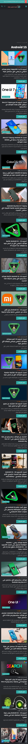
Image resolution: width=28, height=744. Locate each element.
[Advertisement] (14, 25)
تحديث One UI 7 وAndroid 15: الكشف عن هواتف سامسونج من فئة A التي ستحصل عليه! (14, 615)
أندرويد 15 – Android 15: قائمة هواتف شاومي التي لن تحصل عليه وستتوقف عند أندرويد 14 (15, 243)
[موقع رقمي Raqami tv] (14, 6)
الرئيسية (24, 43)
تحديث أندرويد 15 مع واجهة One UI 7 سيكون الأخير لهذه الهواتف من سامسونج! (14, 104)
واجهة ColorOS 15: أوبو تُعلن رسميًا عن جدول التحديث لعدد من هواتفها (15, 174)
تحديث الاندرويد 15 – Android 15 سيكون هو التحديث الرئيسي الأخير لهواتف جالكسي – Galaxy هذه (15, 474)
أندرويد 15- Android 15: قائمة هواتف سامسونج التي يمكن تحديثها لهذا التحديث (14, 278)
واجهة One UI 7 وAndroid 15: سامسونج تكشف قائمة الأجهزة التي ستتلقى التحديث (14, 208)
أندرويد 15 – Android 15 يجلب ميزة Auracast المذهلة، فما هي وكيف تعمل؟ (15, 715)
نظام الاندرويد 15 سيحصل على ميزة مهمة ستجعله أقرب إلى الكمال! (15, 647)
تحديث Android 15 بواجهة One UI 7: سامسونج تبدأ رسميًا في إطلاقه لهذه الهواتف (15, 139)
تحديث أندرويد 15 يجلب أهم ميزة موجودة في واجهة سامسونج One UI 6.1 (14, 681)
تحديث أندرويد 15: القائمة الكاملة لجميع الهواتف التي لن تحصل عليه (15, 373)
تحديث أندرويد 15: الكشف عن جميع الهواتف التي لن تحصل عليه (15, 404)
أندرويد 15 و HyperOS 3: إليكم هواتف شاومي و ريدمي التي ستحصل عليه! (14, 70)
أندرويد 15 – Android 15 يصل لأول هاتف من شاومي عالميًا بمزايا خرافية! (14, 310)
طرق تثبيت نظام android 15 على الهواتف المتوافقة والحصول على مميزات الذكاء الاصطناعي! (15, 509)
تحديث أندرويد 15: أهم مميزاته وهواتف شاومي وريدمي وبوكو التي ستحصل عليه (14, 341)
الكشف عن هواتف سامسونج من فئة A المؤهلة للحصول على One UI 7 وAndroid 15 (14, 439)
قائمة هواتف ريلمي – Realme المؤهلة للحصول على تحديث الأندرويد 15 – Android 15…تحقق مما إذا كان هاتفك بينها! (14, 546)
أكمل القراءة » (21, 81)
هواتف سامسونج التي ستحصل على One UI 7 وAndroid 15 (15, 581)
